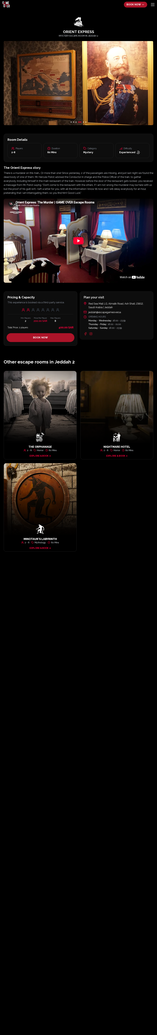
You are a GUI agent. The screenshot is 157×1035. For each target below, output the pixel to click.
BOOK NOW (133, 4)
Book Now (40, 337)
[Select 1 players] (23, 310)
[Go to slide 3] (76, 122)
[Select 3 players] (33, 310)
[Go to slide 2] (73, 122)
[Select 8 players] (57, 310)
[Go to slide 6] (85, 122)
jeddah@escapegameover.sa (104, 312)
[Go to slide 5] (82, 122)
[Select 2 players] (28, 310)
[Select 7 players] (53, 310)
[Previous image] (29, 83)
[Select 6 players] (48, 310)
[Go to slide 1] (71, 122)
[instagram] (91, 334)
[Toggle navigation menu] (153, 4)
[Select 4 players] (38, 310)
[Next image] (128, 83)
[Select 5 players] (43, 310)
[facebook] (85, 334)
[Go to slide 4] (78, 122)
